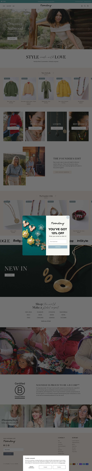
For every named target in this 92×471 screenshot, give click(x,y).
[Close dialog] (68, 217)
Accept (45, 467)
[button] (58, 247)
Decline (59, 467)
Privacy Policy (62, 463)
